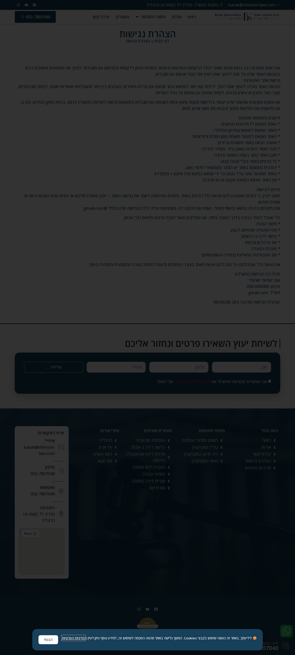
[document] (147, 327)
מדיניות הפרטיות (73, 638)
